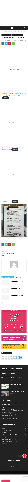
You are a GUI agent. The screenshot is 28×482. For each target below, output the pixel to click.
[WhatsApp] (13, 43)
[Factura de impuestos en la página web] (5, 379)
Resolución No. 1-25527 (17, 295)
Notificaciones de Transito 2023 (17, 35)
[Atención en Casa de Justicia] (5, 393)
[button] (24, 456)
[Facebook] (2, 43)
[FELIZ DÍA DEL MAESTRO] (5, 386)
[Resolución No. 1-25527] (5, 297)
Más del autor (18, 277)
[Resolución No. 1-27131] (5, 283)
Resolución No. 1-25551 (17, 288)
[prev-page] (2, 303)
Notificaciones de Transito (10, 31)
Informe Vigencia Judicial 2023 (7, 254)
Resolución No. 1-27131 (17, 281)
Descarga (6, 97)
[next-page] (5, 303)
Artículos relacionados (7, 277)
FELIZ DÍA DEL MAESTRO (16, 384)
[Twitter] (6, 43)
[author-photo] (14, 268)
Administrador (6, 40)
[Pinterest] (9, 43)
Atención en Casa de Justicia (17, 391)
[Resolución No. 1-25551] (5, 290)
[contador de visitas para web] (11, 359)
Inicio (2, 31)
